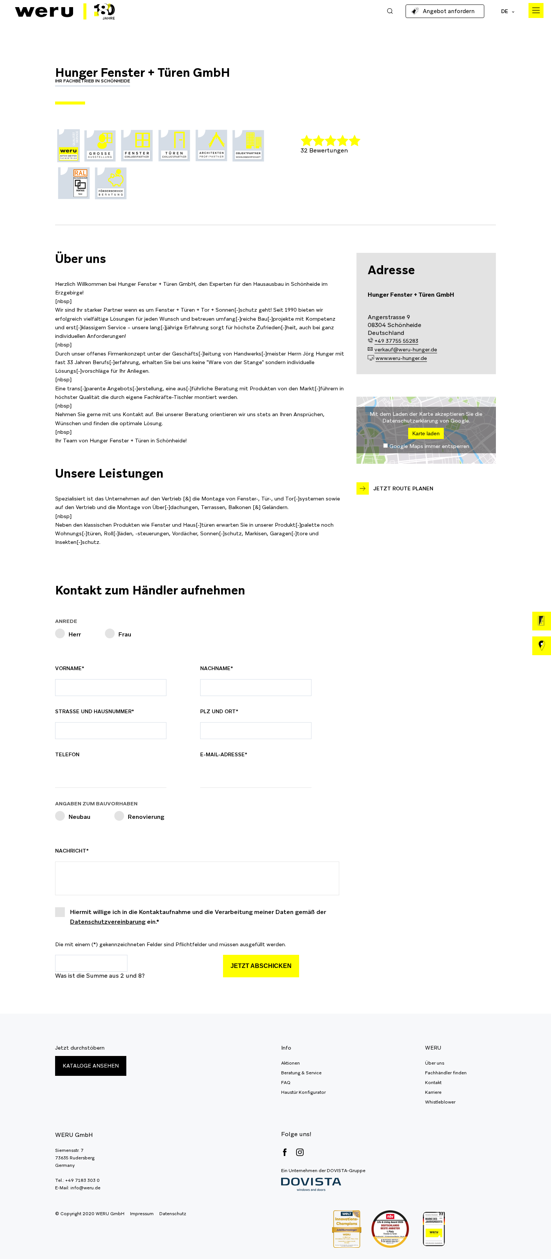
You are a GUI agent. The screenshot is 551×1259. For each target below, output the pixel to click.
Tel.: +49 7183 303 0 (77, 1180)
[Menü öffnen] (536, 10)
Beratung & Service (301, 1073)
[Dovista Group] (323, 1185)
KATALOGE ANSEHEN (91, 1065)
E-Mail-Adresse (223, 754)
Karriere (433, 1092)
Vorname (72, 668)
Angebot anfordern (449, 11)
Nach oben (528, 1236)
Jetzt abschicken (261, 966)
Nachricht (72, 850)
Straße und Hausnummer (94, 711)
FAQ (285, 1083)
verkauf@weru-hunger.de (405, 349)
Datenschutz (172, 1214)
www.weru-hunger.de (401, 358)
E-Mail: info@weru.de (77, 1188)
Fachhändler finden (446, 1073)
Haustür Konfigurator (303, 1092)
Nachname (217, 668)
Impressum (142, 1214)
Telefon (67, 754)
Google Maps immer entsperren (429, 446)
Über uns (434, 1063)
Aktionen (290, 1063)
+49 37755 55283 (396, 341)
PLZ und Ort (219, 711)
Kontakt (433, 1083)
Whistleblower (440, 1102)
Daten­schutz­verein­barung (107, 922)
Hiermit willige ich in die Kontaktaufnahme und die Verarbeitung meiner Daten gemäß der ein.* (198, 917)
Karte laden (426, 433)
